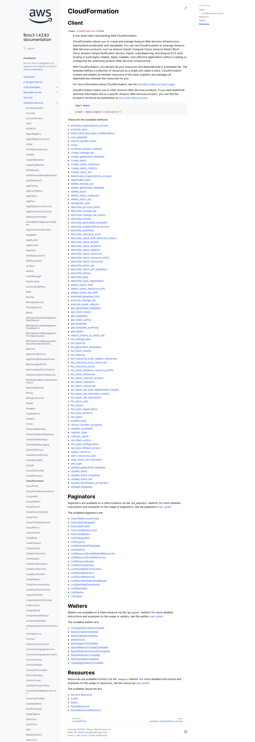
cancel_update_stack (84, 141)
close (74, 144)
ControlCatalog (34, 675)
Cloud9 (30, 465)
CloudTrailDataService (38, 522)
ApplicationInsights (36, 216)
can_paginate (79, 137)
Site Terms (82, 735)
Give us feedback (32, 69)
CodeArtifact (33, 532)
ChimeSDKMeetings (37, 439)
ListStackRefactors (82, 572)
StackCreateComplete (84, 631)
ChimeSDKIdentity (36, 429)
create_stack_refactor (84, 168)
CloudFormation (35, 481)
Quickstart (29, 77)
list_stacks (77, 405)
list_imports (78, 354)
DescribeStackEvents (84, 530)
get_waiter (77, 331)
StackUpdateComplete (85, 659)
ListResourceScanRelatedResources (93, 553)
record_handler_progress (86, 424)
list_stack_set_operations (86, 397)
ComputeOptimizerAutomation (41, 627)
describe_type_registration (87, 280)
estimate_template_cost (85, 296)
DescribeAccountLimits (85, 518)
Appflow (30, 201)
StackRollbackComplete (85, 655)
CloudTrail (31, 517)
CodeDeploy (32, 558)
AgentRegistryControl (37, 139)
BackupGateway (35, 302)
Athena (30, 271)
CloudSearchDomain (37, 512)
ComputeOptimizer (36, 620)
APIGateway (32, 170)
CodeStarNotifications (38, 589)
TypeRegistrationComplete (87, 662)
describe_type (79, 277)
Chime (29, 424)
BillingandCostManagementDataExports (41, 327)
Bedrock (30, 348)
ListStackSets (79, 588)
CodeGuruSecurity (36, 569)
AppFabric (31, 196)
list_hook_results (81, 350)
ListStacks (77, 592)
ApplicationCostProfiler (38, 229)
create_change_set (82, 152)
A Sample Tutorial (32, 82)
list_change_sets (81, 339)
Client (202, 10)
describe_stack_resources (87, 261)
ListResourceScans (82, 561)
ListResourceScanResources (88, 557)
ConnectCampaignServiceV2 (41, 654)
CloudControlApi (35, 470)
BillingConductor (35, 398)
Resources (204, 24)
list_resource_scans (83, 366)
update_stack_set (81, 479)
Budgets (30, 408)
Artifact (30, 266)
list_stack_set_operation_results (90, 393)
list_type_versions (81, 412)
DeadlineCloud (34, 734)
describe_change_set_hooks (88, 214)
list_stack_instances (83, 374)
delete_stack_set (81, 199)
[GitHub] (185, 732)
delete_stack (78, 191)
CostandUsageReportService (41, 692)
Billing (29, 392)
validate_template (81, 486)
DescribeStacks (80, 534)
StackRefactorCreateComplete (89, 647)
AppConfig (31, 185)
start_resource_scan (83, 455)
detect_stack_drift (82, 284)
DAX (28, 729)
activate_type (79, 129)
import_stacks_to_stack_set (87, 335)
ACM (28, 123)
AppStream (32, 245)
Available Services (33, 102)
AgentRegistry (33, 133)
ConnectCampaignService (40, 649)
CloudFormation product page (156, 84)
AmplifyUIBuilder (35, 165)
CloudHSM (32, 496)
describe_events (81, 218)
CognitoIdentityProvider (39, 600)
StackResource (80, 706)
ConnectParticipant (36, 670)
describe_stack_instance (86, 245)
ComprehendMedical (37, 615)
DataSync (31, 719)
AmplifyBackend (35, 159)
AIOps (29, 144)
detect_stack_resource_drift (88, 288)
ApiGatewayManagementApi (41, 175)
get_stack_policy (81, 319)
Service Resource (81, 694)
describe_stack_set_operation (89, 269)
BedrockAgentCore (36, 364)
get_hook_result (80, 311)
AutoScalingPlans (35, 286)
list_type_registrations (84, 409)
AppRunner (32, 240)
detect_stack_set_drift (84, 292)
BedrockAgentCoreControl (40, 369)
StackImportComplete (84, 643)
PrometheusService (36, 149)
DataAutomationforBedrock (41, 374)
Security (28, 97)
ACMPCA (31, 128)
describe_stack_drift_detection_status (94, 238)
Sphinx (81, 732)
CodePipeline (33, 579)
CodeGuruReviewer (36, 563)
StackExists (78, 639)
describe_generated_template (89, 222)
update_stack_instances (85, 475)
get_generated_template (85, 308)
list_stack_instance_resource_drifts (92, 370)
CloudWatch (32, 527)
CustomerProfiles (35, 698)
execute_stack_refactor (85, 304)
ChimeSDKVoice (34, 449)
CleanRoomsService (37, 455)
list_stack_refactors (83, 381)
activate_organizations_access (89, 125)
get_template (79, 323)
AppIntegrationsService (39, 206)
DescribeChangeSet (83, 522)
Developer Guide (32, 92)
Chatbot (30, 418)
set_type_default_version (86, 447)
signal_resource (80, 451)
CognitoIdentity (34, 594)
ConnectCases (34, 659)
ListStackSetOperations (85, 584)
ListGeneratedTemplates (85, 545)
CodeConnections (35, 553)
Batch (29, 312)
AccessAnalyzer (34, 108)
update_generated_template (88, 467)
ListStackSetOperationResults (89, 580)
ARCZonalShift (34, 260)
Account (30, 113)
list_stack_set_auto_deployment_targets (95, 389)
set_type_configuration (85, 444)
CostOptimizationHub (37, 685)
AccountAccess (34, 118)
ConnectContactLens (37, 644)
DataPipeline (33, 714)
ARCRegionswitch (35, 255)
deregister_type (80, 203)
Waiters (202, 20)
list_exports (78, 342)
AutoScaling (32, 281)
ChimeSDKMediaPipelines (40, 434)
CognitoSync (33, 605)
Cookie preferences (98, 735)
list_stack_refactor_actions (87, 378)
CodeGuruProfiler (35, 574)
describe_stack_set (82, 265)
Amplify (30, 154)
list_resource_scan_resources (89, 362)
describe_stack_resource (86, 253)
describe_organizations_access (90, 226)
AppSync (31, 250)
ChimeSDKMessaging (37, 444)
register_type (79, 432)
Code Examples (31, 87)
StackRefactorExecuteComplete (90, 651)
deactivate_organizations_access (91, 176)
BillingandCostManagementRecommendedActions (41, 342)
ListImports (78, 549)
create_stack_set (81, 172)
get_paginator (79, 315)
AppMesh (31, 234)
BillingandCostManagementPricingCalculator (41, 334)
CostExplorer (33, 413)
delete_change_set (82, 183)
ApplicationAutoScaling (38, 211)
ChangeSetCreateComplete (87, 628)
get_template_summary (85, 327)
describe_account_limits (85, 207)
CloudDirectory (34, 475)
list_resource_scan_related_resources (94, 358)
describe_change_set (84, 210)
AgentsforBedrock (36, 354)
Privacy (71, 735)
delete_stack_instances (85, 195)
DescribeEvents (80, 526)
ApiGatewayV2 (34, 180)
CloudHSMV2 (33, 501)
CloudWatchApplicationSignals (41, 223)
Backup (30, 297)
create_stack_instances (85, 164)
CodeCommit (33, 548)
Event (74, 698)
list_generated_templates (86, 346)
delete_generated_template (87, 187)
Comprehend (33, 610)
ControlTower (33, 680)
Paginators (204, 17)
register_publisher (82, 428)
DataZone (31, 724)
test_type (76, 463)
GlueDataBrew (34, 703)
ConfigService (33, 633)
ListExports (78, 541)
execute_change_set (83, 300)
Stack (74, 702)
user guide (164, 506)
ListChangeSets (80, 537)
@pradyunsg (95, 732)
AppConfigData (34, 190)
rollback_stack (80, 436)
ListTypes (76, 596)
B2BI (28, 291)
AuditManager (33, 276)
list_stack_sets (79, 401)
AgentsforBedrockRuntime (40, 359)
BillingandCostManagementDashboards (41, 319)
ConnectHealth (34, 664)
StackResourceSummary (86, 710)
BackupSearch (34, 307)
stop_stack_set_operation (86, 459)
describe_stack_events (85, 242)
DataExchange (34, 708)
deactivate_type (80, 179)
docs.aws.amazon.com (133, 97)
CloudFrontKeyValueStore (40, 491)
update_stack (79, 471)
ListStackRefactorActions (86, 568)
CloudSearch (33, 506)
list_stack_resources (83, 385)
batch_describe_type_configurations (93, 133)
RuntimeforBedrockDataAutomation (41, 381)
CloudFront (32, 486)
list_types (76, 416)
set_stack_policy (81, 440)
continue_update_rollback (86, 148)
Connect (30, 638)
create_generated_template (87, 156)
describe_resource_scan (86, 234)
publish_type (78, 420)
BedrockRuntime (35, 387)
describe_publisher (82, 230)
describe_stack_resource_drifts (90, 257)
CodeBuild (31, 537)
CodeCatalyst (33, 543)
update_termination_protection (89, 482)
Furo (105, 732)
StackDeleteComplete (84, 635)
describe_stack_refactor (85, 249)
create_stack (78, 160)
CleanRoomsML (34, 460)
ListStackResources (83, 576)
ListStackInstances (82, 565)
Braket (29, 403)
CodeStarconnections (38, 584)
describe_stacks (81, 273)
